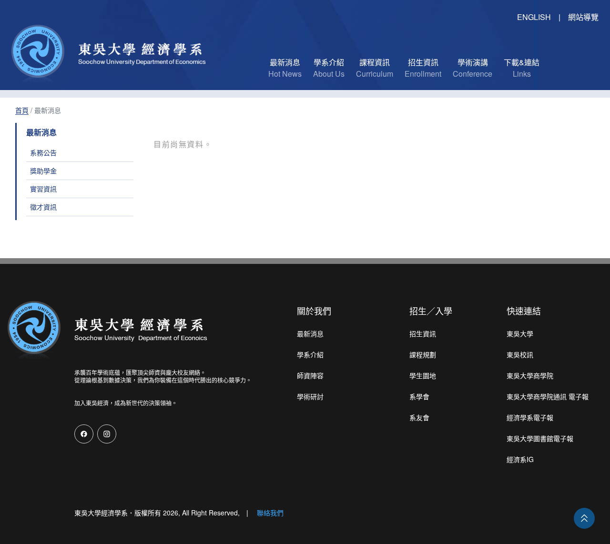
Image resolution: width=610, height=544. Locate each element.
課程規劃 (422, 354)
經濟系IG (520, 459)
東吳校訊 (520, 354)
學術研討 (310, 396)
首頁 (22, 110)
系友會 (419, 417)
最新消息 (310, 333)
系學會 (419, 396)
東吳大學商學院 (530, 375)
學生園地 (422, 375)
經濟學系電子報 (530, 417)
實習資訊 (43, 188)
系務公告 (43, 152)
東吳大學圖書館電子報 (540, 438)
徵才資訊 (43, 207)
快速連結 (524, 310)
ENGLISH (534, 16)
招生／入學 (430, 310)
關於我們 (314, 310)
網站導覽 (583, 16)
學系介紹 (310, 354)
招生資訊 (422, 333)
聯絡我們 (270, 512)
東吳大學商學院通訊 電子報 (548, 396)
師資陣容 (310, 375)
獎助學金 (43, 170)
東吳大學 (520, 333)
